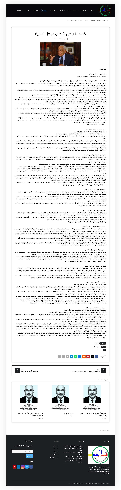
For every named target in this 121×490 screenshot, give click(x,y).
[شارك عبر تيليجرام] (71, 356)
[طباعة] (63, 356)
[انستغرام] (23, 467)
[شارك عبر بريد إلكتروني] (67, 356)
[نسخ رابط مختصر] (59, 356)
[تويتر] (27, 467)
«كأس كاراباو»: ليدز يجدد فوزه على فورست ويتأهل (72, 449)
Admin (96, 343)
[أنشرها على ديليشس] (79, 356)
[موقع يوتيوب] (14, 467)
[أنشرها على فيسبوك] (96, 356)
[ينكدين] (18, 467)
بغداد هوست (71, 483)
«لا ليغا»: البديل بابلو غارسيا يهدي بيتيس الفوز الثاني (73, 462)
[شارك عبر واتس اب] (75, 356)
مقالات (100, 350)
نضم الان (29, 456)
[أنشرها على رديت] (84, 356)
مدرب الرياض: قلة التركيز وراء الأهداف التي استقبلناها (72, 453)
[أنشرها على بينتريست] (88, 356)
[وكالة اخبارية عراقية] (105, 11)
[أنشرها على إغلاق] (92, 356)
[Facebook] (31, 467)
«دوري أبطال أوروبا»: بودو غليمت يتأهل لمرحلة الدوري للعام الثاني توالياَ (73, 457)
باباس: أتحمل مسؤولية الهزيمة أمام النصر (73, 446)
